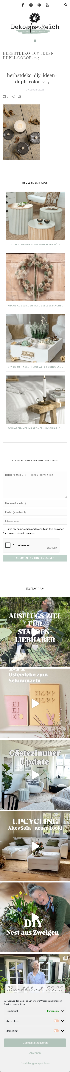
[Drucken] (21, 96)
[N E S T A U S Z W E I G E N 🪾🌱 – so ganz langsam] (35, 917)
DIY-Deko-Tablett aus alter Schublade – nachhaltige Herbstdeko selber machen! (36, 366)
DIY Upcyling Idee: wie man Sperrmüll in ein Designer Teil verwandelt (36, 244)
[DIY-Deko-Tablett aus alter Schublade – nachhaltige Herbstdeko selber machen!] (35, 338)
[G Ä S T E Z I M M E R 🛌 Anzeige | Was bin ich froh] (35, 775)
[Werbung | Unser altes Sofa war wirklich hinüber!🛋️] (35, 846)
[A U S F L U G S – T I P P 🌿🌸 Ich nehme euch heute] (35, 632)
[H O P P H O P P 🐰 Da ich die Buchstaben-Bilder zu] (35, 703)
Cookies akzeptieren (35, 1042)
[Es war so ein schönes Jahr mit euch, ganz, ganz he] (35, 989)
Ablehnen (35, 1052)
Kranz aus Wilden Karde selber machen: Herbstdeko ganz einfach (36, 305)
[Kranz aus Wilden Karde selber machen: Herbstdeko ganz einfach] (35, 277)
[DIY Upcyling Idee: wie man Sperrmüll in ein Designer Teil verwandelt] (35, 216)
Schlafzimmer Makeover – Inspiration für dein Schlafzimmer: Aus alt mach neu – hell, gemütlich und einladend (36, 428)
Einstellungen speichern (35, 1063)
